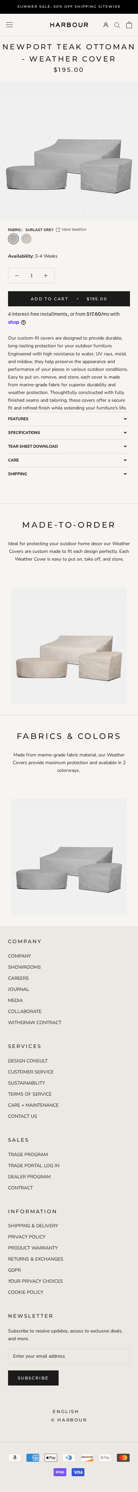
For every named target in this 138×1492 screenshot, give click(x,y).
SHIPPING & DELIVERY (33, 1226)
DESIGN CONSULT (28, 1061)
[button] (69, 419)
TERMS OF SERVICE (30, 1094)
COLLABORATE (25, 1011)
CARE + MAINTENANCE (33, 1105)
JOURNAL (18, 989)
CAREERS (18, 978)
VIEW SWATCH (74, 229)
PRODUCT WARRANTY (33, 1248)
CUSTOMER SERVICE (31, 1072)
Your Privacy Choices (35, 1281)
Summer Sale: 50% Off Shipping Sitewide (69, 6)
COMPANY (19, 956)
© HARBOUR (69, 1419)
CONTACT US (22, 1116)
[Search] (117, 25)
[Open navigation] (9, 24)
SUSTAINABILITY (26, 1083)
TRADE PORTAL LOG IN (33, 1165)
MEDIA (15, 1000)
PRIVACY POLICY (26, 1237)
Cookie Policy (25, 1292)
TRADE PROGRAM (28, 1154)
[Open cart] (129, 24)
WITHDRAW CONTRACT (34, 1022)
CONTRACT (20, 1188)
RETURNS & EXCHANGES (35, 1259)
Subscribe (33, 1377)
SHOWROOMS (24, 967)
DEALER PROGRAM (29, 1177)
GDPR (14, 1270)
